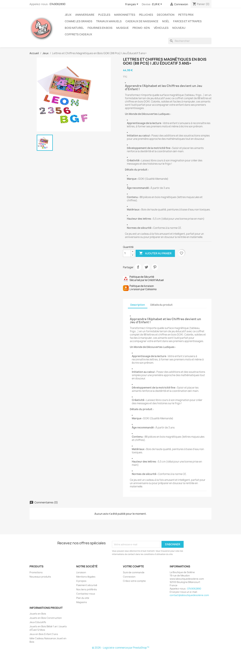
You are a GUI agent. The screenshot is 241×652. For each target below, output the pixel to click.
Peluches (146, 15)
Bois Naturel (74, 28)
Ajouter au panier (155, 253)
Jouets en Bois (38, 613)
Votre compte (133, 566)
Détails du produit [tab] (161, 305)
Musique (122, 28)
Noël (165, 21)
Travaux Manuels (109, 21)
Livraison (81, 572)
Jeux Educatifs (38, 622)
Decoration (165, 15)
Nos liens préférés (86, 589)
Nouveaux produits (40, 576)
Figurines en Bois (100, 28)
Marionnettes (124, 15)
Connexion (129, 576)
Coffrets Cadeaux (78, 34)
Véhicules (161, 28)
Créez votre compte (134, 580)
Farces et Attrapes (187, 21)
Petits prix (186, 15)
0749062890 (57, 4)
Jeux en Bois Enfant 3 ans (44, 634)
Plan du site (82, 597)
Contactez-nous (85, 593)
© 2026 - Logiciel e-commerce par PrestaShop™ (120, 647)
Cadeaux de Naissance (141, 21)
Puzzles (104, 15)
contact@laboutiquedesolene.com (189, 595)
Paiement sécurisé (86, 585)
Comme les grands (78, 21)
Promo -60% (141, 28)
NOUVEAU (178, 28)
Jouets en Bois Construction (46, 617)
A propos (81, 580)
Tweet (146, 267)
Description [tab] (137, 305)
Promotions (36, 572)
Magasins (81, 602)
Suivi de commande (133, 572)
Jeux (68, 15)
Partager (138, 267)
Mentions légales (85, 576)
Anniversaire (84, 15)
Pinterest (154, 267)
